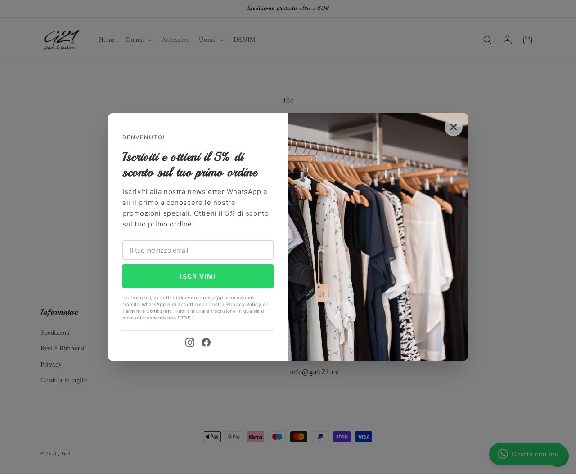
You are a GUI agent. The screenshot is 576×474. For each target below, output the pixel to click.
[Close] (454, 127)
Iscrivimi (198, 276)
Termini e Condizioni (147, 311)
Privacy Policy (243, 304)
